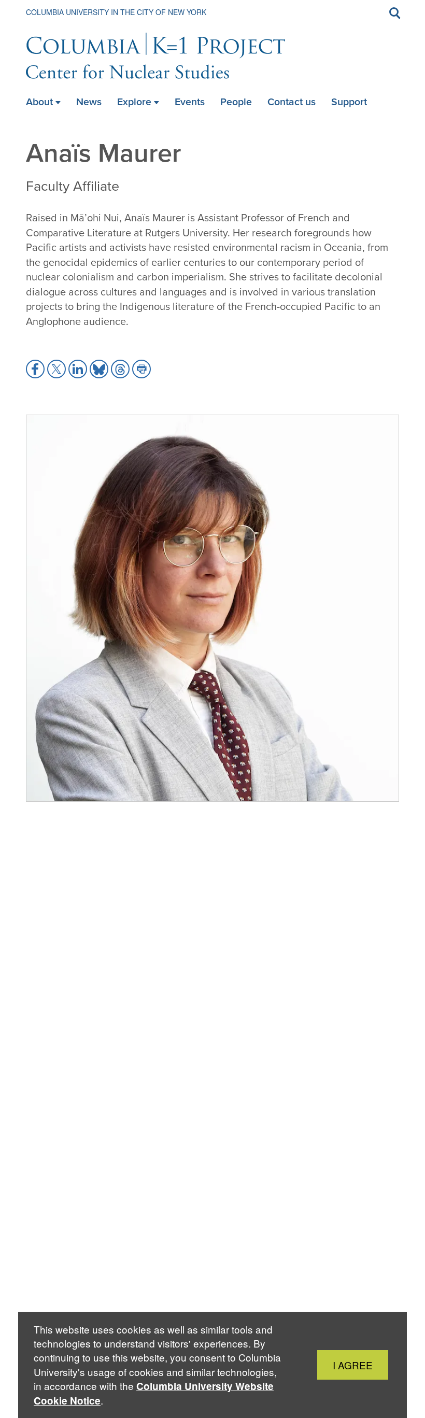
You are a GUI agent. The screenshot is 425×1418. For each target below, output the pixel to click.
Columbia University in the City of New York (116, 12)
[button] (35, 369)
